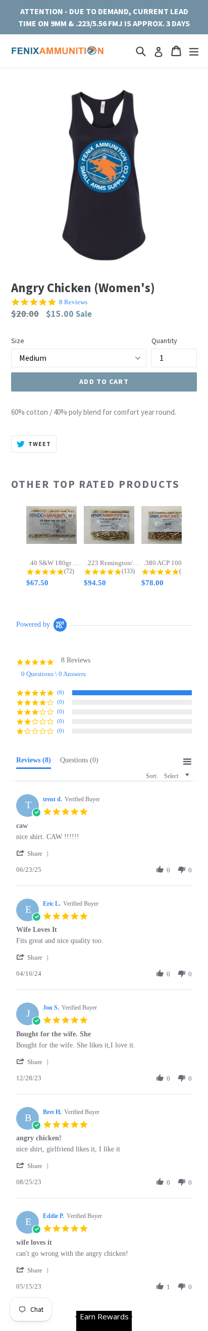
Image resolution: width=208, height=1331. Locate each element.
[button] (34, 853)
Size (17, 340)
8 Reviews (73, 302)
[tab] (33, 762)
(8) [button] (60, 692)
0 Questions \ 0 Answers (53, 674)
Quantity (164, 340)
